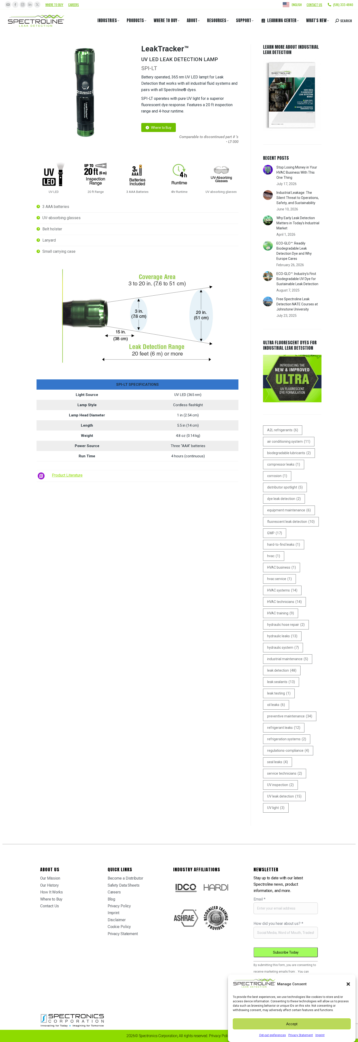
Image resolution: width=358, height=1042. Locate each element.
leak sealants (281, 682)
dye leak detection (284, 499)
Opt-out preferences (272, 1035)
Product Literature (67, 475)
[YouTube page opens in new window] (8, 4)
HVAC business (281, 567)
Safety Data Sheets (124, 885)
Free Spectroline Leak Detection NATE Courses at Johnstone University (297, 304)
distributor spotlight (285, 487)
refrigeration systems (286, 739)
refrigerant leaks (283, 728)
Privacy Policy (119, 906)
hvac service (279, 579)
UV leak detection (284, 796)
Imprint (320, 1035)
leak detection (281, 670)
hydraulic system (283, 647)
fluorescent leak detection (291, 522)
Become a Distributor (125, 878)
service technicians (284, 773)
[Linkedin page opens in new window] (30, 4)
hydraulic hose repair (286, 625)
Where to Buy (54, 4)
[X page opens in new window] (37, 4)
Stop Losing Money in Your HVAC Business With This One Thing (296, 172)
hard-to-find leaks (283, 544)
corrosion (277, 476)
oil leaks (276, 705)
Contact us (314, 4)
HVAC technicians (284, 602)
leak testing (279, 693)
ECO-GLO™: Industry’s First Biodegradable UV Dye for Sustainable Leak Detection (297, 279)
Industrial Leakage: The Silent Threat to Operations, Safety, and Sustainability (297, 198)
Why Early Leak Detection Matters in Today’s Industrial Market (297, 223)
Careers (73, 4)
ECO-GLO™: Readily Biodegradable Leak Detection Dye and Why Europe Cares (294, 251)
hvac (273, 556)
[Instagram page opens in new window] (22, 4)
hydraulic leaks (282, 636)
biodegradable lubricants (289, 453)
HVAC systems (282, 590)
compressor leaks (283, 464)
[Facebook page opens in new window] (15, 4)
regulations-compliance (288, 750)
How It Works (51, 892)
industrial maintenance (287, 659)
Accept (291, 1024)
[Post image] (268, 170)
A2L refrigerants (282, 430)
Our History (49, 885)
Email (259, 899)
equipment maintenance (289, 510)
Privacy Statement (300, 1035)
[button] (348, 984)
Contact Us (49, 906)
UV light (275, 808)
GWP (274, 533)
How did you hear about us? (278, 923)
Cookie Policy (119, 926)
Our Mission (50, 878)
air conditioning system (288, 441)
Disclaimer (117, 920)
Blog (111, 899)
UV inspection (280, 785)
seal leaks (277, 762)
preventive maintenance (289, 716)
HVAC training (280, 613)
